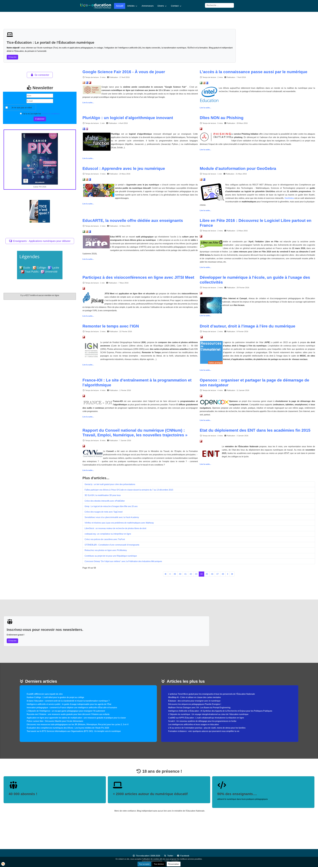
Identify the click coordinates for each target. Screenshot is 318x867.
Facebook (184, 856)
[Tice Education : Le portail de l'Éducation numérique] (95, 6)
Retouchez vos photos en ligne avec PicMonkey (106, 550)
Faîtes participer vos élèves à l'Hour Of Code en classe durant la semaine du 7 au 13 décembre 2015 (129, 490)
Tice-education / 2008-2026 (148, 856)
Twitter (170, 856)
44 (201, 574)
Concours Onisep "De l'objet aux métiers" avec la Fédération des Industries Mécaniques (123, 561)
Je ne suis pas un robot (21, 108)
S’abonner (39, 119)
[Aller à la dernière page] (232, 574)
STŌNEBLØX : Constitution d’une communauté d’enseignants (112, 545)
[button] (3, 864)
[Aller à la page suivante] (227, 574)
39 (175, 574)
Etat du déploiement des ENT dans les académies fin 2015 (255, 430)
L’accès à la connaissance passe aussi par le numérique (253, 72)
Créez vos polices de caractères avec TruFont (105, 539)
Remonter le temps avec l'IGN (110, 326)
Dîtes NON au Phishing (221, 117)
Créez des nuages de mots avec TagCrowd (103, 512)
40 (180, 574)
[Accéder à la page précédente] (170, 574)
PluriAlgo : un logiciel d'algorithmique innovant (127, 117)
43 (196, 574)
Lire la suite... (88, 103)
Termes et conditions (50, 114)
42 (191, 574)
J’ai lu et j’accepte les (41, 114)
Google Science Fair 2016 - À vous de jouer (123, 72)
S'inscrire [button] (12, 57)
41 (185, 574)
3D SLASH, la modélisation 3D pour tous (103, 495)
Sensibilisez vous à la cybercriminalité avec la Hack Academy (112, 517)
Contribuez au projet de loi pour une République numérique (111, 556)
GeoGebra (289, 198)
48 (223, 574)
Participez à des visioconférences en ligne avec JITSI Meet (138, 277)
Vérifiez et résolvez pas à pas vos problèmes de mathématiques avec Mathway (119, 523)
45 (207, 574)
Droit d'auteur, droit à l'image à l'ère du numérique (247, 326)
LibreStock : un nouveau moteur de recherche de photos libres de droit (115, 528)
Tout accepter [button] (144, 864)
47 (217, 574)
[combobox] (219, 5)
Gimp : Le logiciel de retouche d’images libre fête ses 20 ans (111, 506)
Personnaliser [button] (173, 864)
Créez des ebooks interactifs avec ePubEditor (105, 501)
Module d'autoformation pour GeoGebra (238, 168)
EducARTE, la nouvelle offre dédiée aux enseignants (132, 220)
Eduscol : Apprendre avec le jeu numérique (123, 168)
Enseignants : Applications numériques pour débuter (42, 241)
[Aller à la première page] (165, 574)
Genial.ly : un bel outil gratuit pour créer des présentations (110, 484)
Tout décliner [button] (159, 864)
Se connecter (42, 75)
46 (212, 574)
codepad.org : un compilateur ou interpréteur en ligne (108, 534)
